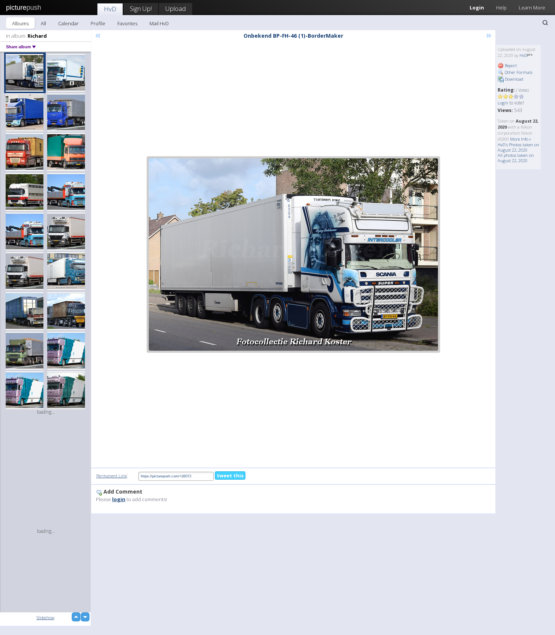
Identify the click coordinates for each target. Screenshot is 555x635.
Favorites (127, 23)
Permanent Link (111, 476)
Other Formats (518, 72)
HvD (110, 9)
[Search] (545, 23)
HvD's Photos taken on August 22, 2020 (518, 147)
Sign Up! (141, 8)
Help (501, 7)
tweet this (230, 475)
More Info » (520, 139)
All (43, 23)
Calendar (68, 23)
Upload (175, 8)
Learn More (532, 7)
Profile (98, 23)
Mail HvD (159, 23)
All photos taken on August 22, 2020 (516, 157)
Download (513, 79)
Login (477, 7)
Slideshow (45, 617)
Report (510, 65)
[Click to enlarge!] (293, 254)
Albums (20, 23)
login (118, 499)
